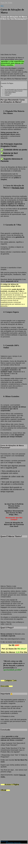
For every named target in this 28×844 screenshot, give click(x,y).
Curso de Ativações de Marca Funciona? (13, 90)
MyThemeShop (10, 842)
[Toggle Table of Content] (2, 86)
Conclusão (7, 95)
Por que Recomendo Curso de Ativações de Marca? (16, 89)
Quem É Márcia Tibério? (10, 92)
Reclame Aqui (18, 188)
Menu (2, 6)
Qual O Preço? (8, 93)
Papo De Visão (6, 3)
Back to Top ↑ (17, 842)
